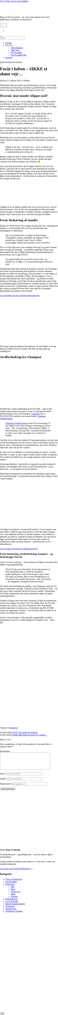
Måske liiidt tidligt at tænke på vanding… (30, 735)
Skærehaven (10, 909)
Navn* (3, 774)
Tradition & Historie (14, 911)
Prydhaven (13, 728)
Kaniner (14, 896)
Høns (13, 894)
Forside (8, 43)
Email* (3, 779)
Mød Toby (15, 50)
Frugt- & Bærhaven (13, 879)
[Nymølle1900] (8, 12)
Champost (35, 414)
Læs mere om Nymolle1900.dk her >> (16, 868)
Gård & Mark (11, 882)
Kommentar (5, 751)
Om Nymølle (16, 52)
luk (2, 1014)
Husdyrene (10, 884)
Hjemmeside (5, 784)
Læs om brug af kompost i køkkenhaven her (19, 549)
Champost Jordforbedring (16, 423)
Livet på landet (11, 901)
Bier (12, 886)
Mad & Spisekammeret (15, 904)
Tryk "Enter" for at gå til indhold (14, 1)
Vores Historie (17, 48)
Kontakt (8, 57)
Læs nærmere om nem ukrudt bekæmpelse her (19, 295)
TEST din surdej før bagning (25, 732)
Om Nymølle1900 (18, 55)
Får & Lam (15, 891)
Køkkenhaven (11, 899)
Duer (13, 889)
